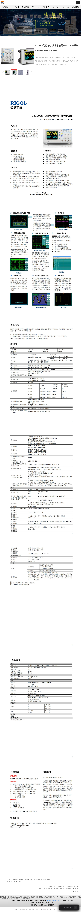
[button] (78, 2)
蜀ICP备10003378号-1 (54, 900)
